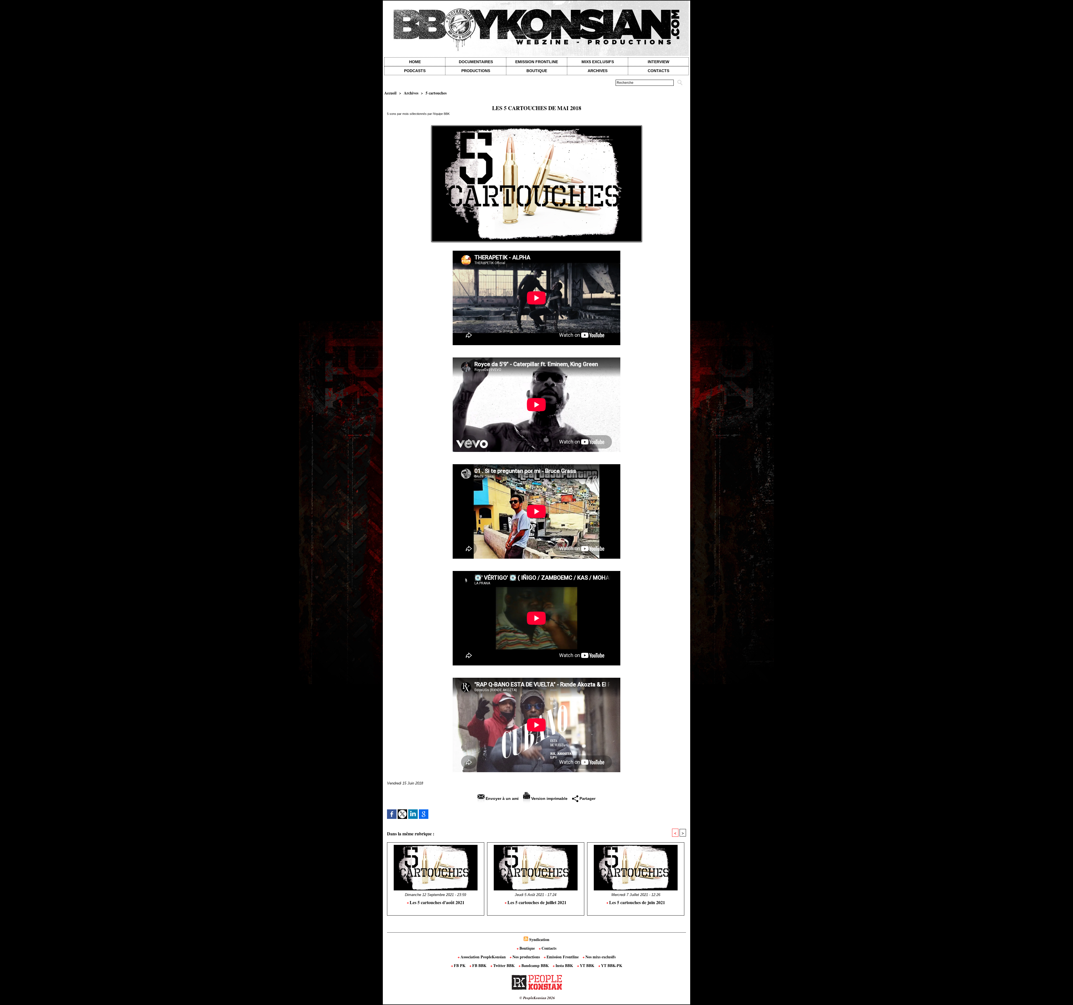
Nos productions (526, 957)
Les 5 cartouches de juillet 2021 (536, 902)
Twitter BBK (504, 965)
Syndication (539, 939)
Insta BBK (564, 965)
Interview (658, 62)
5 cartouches (436, 93)
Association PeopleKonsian (483, 957)
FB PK (460, 965)
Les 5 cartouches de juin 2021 (636, 902)
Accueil (390, 93)
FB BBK (479, 965)
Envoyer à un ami (502, 798)
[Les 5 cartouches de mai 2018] (536, 127)
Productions (475, 70)
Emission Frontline (536, 62)
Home (415, 62)
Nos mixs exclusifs (600, 957)
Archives (597, 70)
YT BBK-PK (611, 965)
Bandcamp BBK (535, 965)
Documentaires (476, 62)
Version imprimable (549, 798)
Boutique (536, 70)
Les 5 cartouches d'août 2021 (436, 902)
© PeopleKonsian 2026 (537, 997)
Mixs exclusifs (597, 62)
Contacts (548, 948)
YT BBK (587, 965)
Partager (586, 798)
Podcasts (415, 70)
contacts (658, 70)
